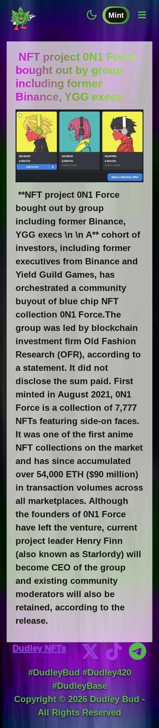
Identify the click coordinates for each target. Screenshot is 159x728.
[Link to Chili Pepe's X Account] (90, 651)
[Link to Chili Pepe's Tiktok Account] (114, 651)
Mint (116, 15)
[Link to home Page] (23, 16)
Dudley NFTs (39, 648)
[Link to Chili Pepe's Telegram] (137, 651)
